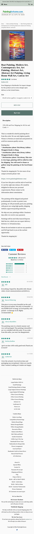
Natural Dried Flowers (17, 453)
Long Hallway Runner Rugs (17, 419)
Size (2, 95)
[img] (5, 282)
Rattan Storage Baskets (17, 424)
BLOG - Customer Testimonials (17, 486)
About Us (17, 462)
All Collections (17, 456)
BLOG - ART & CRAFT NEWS (17, 479)
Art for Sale (17, 409)
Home (2, 24)
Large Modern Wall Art (17, 382)
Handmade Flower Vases (17, 441)
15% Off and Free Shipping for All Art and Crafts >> (16, 126)
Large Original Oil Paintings (17, 392)
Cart (32, 4)
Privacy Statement (17, 489)
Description (6, 120)
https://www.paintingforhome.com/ (14, 179)
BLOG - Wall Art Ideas (17, 484)
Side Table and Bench (17, 434)
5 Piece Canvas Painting (17, 399)
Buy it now (17, 113)
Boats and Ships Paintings (12, 24)
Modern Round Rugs (17, 422)
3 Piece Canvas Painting (17, 394)
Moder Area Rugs (17, 417)
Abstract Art (17, 402)
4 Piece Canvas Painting (17, 397)
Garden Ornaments (17, 436)
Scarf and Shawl (17, 449)
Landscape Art (17, 404)
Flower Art (17, 406)
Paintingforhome (21, 527)
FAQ (17, 474)
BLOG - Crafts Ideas (17, 482)
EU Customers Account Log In (17, 491)
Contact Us (17, 467)
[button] (5, 79)
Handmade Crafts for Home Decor (17, 451)
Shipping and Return (17, 472)
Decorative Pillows (17, 429)
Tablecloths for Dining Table (17, 444)
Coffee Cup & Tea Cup (17, 439)
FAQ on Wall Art (17, 477)
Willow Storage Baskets (17, 427)
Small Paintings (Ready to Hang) (17, 387)
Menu (5, 4)
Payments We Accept (17, 469)
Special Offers (17, 465)
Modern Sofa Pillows (17, 432)
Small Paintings (17, 385)
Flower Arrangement (17, 446)
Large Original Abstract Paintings (17, 389)
